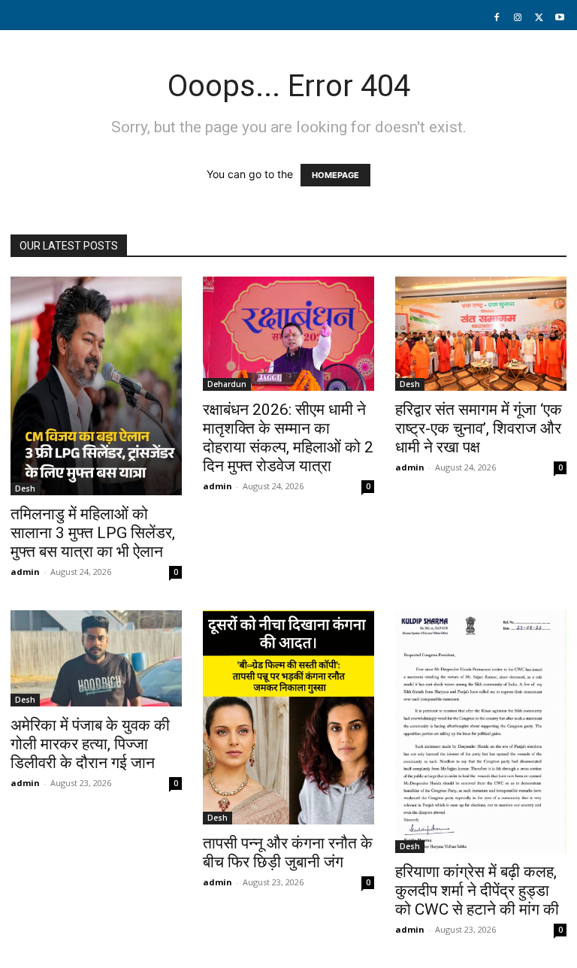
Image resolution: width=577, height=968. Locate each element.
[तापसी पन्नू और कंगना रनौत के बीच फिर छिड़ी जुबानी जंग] (288, 717)
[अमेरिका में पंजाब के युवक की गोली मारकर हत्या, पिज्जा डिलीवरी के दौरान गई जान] (96, 658)
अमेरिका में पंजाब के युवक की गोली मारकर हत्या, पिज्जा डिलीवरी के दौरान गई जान (90, 744)
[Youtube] (559, 18)
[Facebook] (496, 18)
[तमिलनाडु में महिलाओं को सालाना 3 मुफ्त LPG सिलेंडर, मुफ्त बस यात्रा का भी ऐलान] (96, 386)
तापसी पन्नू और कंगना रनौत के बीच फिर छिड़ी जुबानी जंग (288, 852)
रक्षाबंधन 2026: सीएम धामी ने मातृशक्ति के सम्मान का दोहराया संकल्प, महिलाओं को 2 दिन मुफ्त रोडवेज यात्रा (288, 438)
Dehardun (226, 384)
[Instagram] (517, 18)
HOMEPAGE (335, 175)
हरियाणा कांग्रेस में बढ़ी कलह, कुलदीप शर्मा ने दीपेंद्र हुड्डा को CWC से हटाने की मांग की (477, 890)
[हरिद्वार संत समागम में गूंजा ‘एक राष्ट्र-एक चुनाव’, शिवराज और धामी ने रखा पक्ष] (480, 334)
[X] (538, 18)
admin (25, 571)
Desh (25, 488)
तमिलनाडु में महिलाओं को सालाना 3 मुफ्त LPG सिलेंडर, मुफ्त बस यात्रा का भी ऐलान (93, 533)
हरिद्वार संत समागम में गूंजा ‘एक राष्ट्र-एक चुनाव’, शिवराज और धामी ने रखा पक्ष (478, 428)
